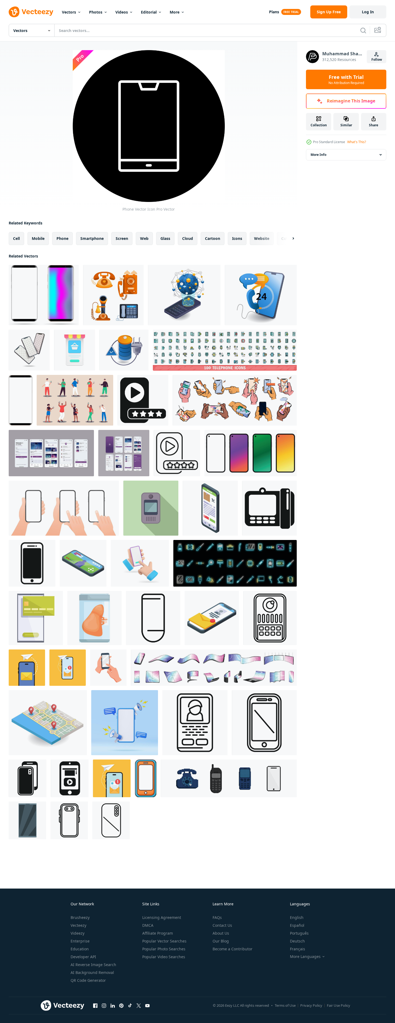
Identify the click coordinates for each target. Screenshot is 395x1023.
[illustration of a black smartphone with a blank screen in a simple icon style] (27, 778)
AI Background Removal (92, 972)
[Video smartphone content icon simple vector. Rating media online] (143, 400)
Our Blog (221, 941)
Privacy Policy (311, 1005)
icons (237, 238)
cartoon (212, 238)
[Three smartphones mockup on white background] (29, 350)
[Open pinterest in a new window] (121, 1005)
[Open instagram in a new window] (104, 1005)
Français (297, 948)
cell (16, 238)
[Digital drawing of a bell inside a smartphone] (94, 618)
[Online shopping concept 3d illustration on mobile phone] (74, 350)
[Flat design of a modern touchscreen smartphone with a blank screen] (27, 820)
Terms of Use (285, 1005)
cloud (187, 238)
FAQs (217, 917)
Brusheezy (80, 917)
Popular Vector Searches (164, 941)
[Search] (363, 30)
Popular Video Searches (163, 956)
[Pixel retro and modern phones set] (229, 778)
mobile (38, 238)
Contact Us (222, 925)
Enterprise (80, 941)
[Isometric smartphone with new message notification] (212, 618)
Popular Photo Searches (163, 948)
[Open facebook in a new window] (95, 1005)
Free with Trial (346, 79)
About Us (221, 933)
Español (297, 925)
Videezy (77, 933)
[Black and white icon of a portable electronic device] (269, 508)
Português (299, 933)
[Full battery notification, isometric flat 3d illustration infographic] (123, 350)
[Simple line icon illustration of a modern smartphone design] (69, 820)
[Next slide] (288, 238)
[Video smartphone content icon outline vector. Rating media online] (177, 453)
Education (80, 948)
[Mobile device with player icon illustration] (70, 778)
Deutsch (297, 941)
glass (165, 238)
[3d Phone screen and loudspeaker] (124, 722)
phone (62, 238)
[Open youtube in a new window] (147, 1005)
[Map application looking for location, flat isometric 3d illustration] (48, 722)
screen (122, 238)
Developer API (83, 956)
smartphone (92, 238)
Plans (274, 11)
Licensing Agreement (161, 917)
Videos (121, 12)
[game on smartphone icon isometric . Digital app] (83, 563)
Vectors (69, 12)
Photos (95, 12)
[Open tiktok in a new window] (130, 1005)
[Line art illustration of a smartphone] (270, 618)
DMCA (147, 925)
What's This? (356, 142)
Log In (368, 11)
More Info (318, 154)
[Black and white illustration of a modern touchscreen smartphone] (32, 563)
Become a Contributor (232, 948)
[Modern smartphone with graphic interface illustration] (36, 618)
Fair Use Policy (338, 1005)
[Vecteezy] (31, 12)
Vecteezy (78, 925)
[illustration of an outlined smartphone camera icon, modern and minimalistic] (111, 820)
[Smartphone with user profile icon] (194, 722)
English (297, 917)
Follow (376, 59)
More (174, 12)
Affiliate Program (157, 933)
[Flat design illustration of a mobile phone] (150, 508)
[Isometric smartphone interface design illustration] (210, 508)
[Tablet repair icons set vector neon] (235, 563)
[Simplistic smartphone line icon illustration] (264, 722)
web (144, 238)
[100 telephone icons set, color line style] (225, 350)
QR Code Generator (88, 980)
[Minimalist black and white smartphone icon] (153, 618)
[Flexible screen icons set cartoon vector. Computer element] (214, 667)
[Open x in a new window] (139, 1005)
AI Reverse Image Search (93, 964)
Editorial (149, 12)
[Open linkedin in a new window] (112, 1005)
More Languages (305, 956)
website (261, 238)
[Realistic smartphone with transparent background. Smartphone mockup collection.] (250, 453)
